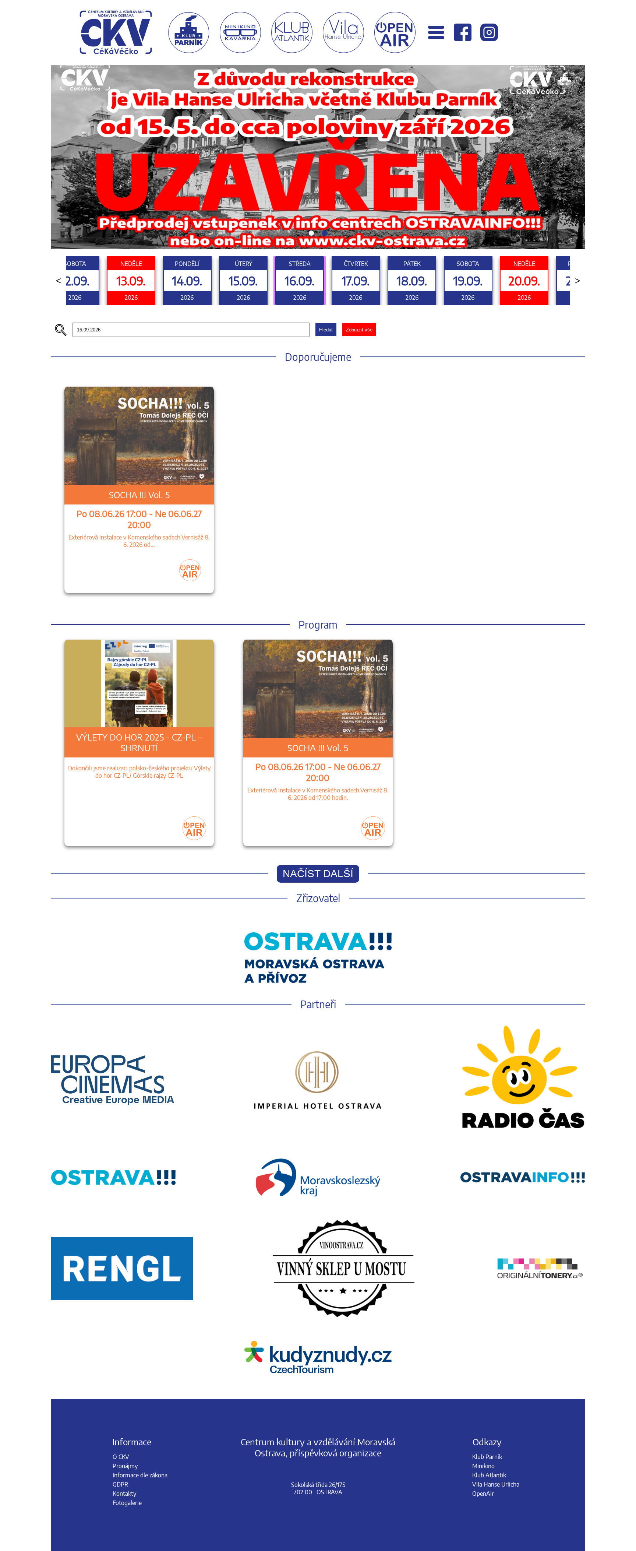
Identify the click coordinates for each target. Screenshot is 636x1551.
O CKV (121, 1280)
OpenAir (483, 1316)
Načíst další (318, 697)
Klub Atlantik (489, 1298)
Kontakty (124, 1316)
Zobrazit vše (359, 153)
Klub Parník (487, 1280)
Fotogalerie (127, 1326)
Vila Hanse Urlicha (495, 1307)
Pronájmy (125, 1289)
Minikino (483, 1289)
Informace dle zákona (140, 1298)
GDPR (120, 1307)
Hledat (326, 153)
